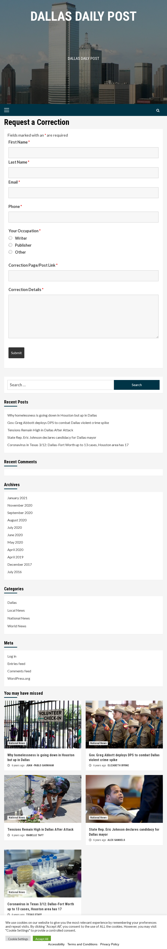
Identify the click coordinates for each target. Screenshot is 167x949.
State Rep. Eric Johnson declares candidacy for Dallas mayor (51, 437)
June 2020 (15, 535)
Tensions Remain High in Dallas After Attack (40, 430)
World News (16, 626)
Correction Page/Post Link (33, 265)
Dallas (12, 602)
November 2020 (19, 505)
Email (14, 182)
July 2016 (14, 572)
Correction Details (25, 289)
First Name (19, 142)
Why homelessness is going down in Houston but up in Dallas (52, 415)
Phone (15, 206)
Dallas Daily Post (83, 16)
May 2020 (15, 542)
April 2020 (15, 549)
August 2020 (17, 520)
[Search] (158, 110)
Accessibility (56, 944)
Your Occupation (24, 231)
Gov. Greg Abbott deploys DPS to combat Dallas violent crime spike (58, 422)
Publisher (23, 245)
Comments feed (19, 671)
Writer (21, 238)
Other (20, 252)
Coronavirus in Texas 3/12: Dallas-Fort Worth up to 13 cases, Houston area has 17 (68, 445)
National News (18, 618)
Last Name (18, 162)
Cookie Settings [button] (18, 939)
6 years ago (18, 765)
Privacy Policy (109, 944)
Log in (11, 656)
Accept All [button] (41, 939)
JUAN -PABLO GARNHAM (40, 765)
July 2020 (14, 527)
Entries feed (16, 663)
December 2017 (19, 564)
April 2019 (15, 557)
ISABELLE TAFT (35, 835)
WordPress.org (18, 678)
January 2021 (17, 498)
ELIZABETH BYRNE (118, 765)
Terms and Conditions (82, 944)
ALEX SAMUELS (116, 840)
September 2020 (19, 512)
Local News (16, 610)
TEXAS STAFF (34, 914)
